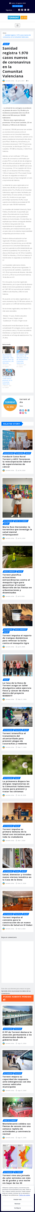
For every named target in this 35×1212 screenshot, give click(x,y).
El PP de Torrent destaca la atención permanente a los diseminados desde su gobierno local (17, 1036)
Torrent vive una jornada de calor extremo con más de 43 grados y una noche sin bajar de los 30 (17, 1179)
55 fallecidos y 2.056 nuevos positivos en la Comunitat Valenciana (7, 380)
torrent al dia (10, 81)
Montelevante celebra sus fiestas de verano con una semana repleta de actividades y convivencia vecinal (17, 1128)
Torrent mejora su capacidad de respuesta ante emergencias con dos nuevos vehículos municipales (17, 1081)
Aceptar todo (18, 1199)
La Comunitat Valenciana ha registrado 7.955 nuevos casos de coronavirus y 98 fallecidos (8, 358)
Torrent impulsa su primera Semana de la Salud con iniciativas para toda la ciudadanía (17, 833)
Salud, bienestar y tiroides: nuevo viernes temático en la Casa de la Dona (17, 877)
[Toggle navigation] (17, 25)
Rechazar (17, 1203)
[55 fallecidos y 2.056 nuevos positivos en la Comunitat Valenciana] (9, 372)
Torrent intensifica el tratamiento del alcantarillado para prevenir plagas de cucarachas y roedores (15, 738)
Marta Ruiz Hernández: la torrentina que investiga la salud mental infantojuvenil (17, 531)
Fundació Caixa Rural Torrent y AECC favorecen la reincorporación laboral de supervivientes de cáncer (17, 461)
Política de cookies (24, 1195)
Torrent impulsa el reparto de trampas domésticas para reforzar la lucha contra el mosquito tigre (17, 639)
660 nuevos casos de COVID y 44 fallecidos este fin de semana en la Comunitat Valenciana (23, 358)
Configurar (17, 1208)
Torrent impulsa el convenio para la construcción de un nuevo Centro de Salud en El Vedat (17, 921)
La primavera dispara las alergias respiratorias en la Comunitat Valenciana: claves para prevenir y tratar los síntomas (16, 786)
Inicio (4, 33)
